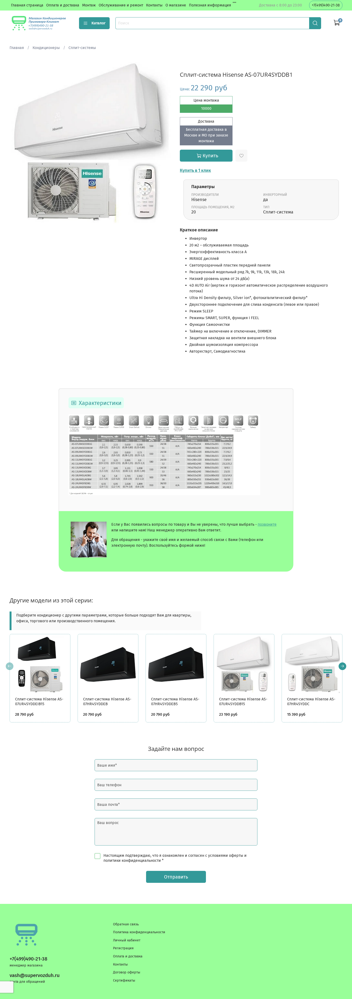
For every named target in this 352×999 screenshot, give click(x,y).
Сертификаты (124, 980)
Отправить (176, 877)
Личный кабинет (126, 940)
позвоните (267, 524)
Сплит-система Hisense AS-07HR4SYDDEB (107, 701)
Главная (17, 47)
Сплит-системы (82, 47)
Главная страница (27, 5)
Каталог (98, 23)
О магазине (175, 5)
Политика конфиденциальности (139, 932)
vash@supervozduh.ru (35, 975)
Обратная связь (126, 924)
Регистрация (123, 948)
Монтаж (89, 5)
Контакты (154, 5)
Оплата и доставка (62, 5)
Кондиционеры (46, 47)
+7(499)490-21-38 (326, 5)
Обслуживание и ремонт (121, 5)
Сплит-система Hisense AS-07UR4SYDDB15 (243, 701)
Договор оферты (126, 972)
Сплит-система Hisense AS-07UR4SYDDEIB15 (39, 701)
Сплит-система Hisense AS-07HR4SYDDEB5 (175, 701)
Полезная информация (210, 5)
